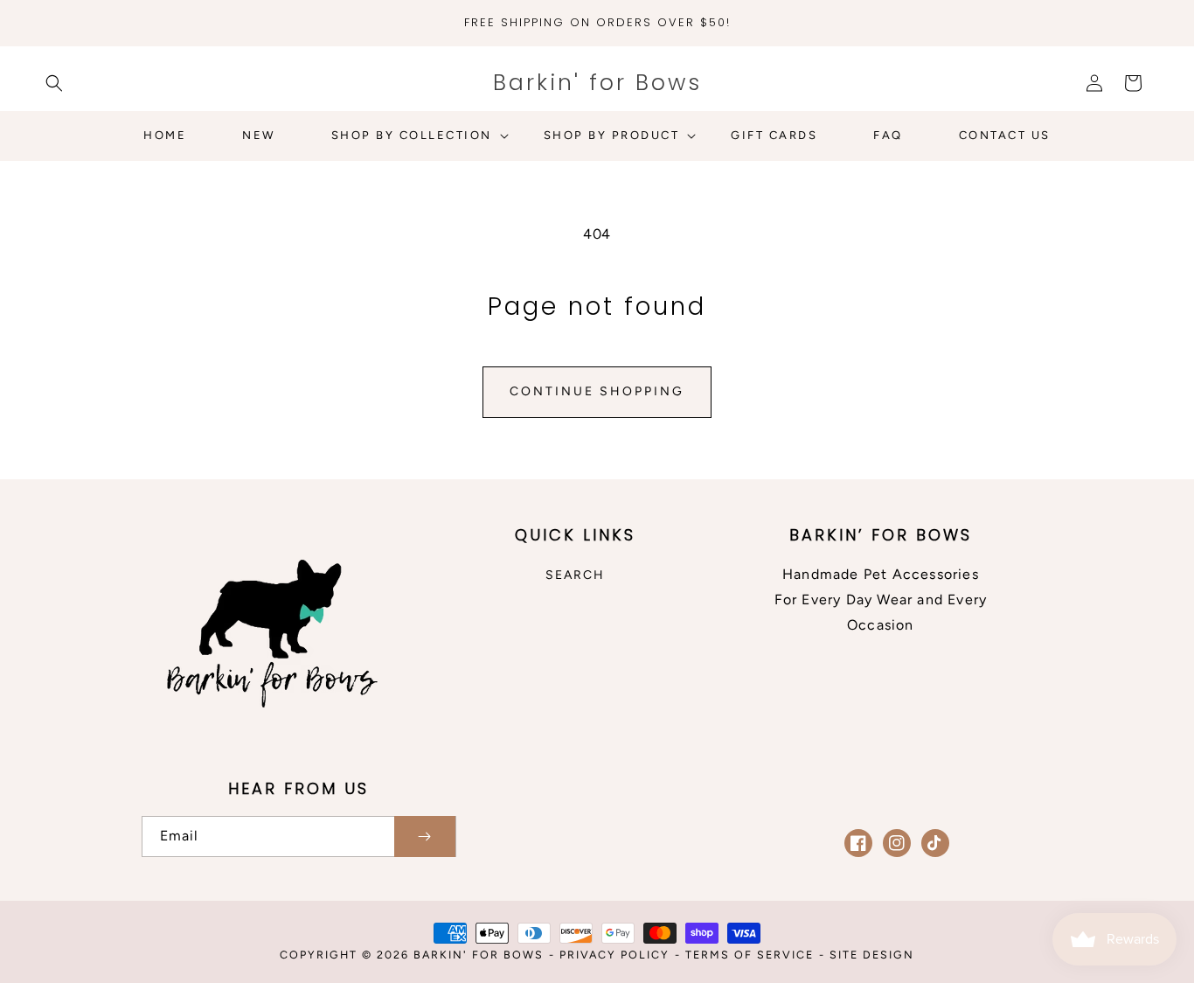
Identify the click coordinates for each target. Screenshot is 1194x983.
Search (575, 575)
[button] (54, 83)
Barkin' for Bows (478, 954)
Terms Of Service (749, 954)
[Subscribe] (424, 836)
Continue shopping (597, 391)
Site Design (872, 954)
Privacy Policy (614, 954)
